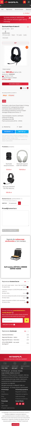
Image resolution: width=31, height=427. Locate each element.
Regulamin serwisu (21, 392)
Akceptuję (15, 424)
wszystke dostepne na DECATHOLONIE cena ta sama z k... (14, 290)
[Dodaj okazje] (24, 2)
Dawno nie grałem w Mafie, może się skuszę (13, 300)
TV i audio (19, 35)
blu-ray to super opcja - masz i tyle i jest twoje (14, 285)
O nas (3, 392)
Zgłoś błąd (4, 405)
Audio (25, 35)
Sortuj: (4, 203)
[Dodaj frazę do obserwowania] (26, 320)
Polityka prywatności (22, 399)
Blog (2, 396)
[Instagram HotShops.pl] (23, 404)
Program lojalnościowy (8, 408)
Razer (13, 35)
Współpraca (4, 394)
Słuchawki (5, 37)
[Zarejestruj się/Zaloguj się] (28, 1)
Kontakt (3, 399)
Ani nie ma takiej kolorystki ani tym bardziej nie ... (15, 296)
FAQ (2, 403)
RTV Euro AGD (6, 35)
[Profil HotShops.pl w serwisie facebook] (17, 404)
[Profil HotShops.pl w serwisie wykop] (20, 404)
